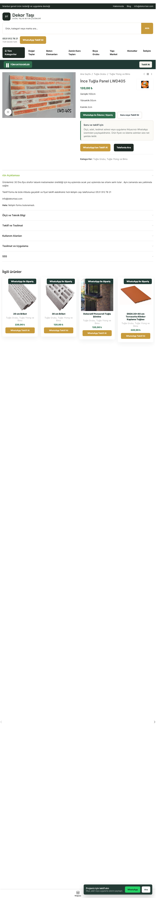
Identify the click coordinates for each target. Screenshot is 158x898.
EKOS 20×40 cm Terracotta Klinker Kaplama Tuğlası (136, 316)
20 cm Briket (20, 313)
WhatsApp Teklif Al (33, 40)
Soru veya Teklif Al (129, 115)
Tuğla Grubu (100, 74)
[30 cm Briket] (58, 295)
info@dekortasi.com (143, 6)
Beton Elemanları (52, 53)
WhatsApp (132, 889)
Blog (129, 6)
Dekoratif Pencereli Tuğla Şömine (97, 315)
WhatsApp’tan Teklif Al (95, 147)
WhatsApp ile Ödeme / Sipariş (98, 115)
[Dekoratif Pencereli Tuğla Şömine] (97, 295)
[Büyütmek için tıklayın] (8, 112)
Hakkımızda (118, 6)
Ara (147, 28)
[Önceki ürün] (144, 74)
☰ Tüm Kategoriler (11, 53)
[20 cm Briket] (20, 295)
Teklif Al (145, 64)
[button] (155, 722)
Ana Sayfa (85, 74)
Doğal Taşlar (31, 53)
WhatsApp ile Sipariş (22, 281)
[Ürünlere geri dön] (148, 74)
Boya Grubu (96, 53)
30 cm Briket (58, 313)
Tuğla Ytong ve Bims (119, 74)
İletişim (147, 51)
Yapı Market (113, 53)
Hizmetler (132, 51)
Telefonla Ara (124, 147)
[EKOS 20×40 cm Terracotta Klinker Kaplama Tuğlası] (135, 295)
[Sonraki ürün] (151, 74)
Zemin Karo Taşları (75, 53)
